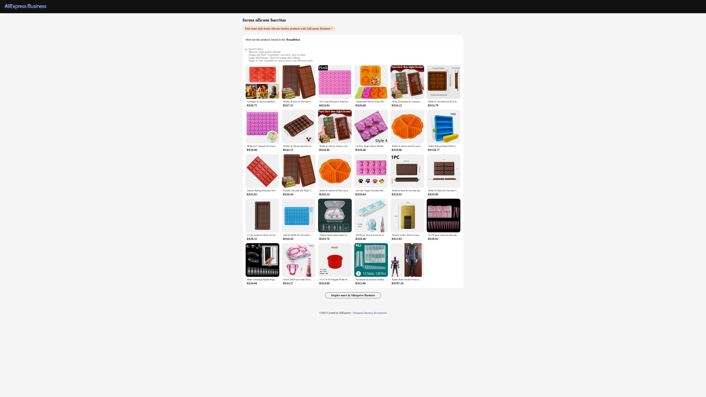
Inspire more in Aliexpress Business (353, 295)
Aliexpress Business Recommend (370, 313)
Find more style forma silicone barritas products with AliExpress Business (287, 28)
